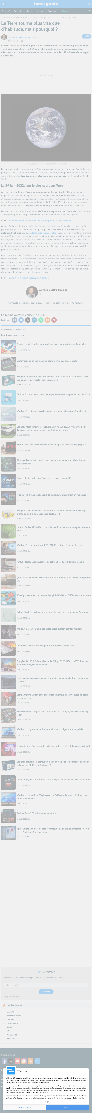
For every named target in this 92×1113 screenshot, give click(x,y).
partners (18, 1078)
